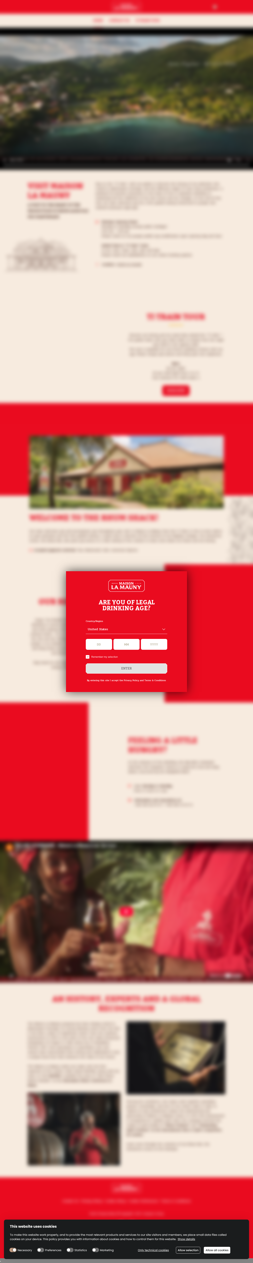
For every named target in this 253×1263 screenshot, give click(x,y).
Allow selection (188, 1250)
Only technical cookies (153, 1250)
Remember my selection (104, 656)
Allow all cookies (217, 1250)
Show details (186, 1239)
